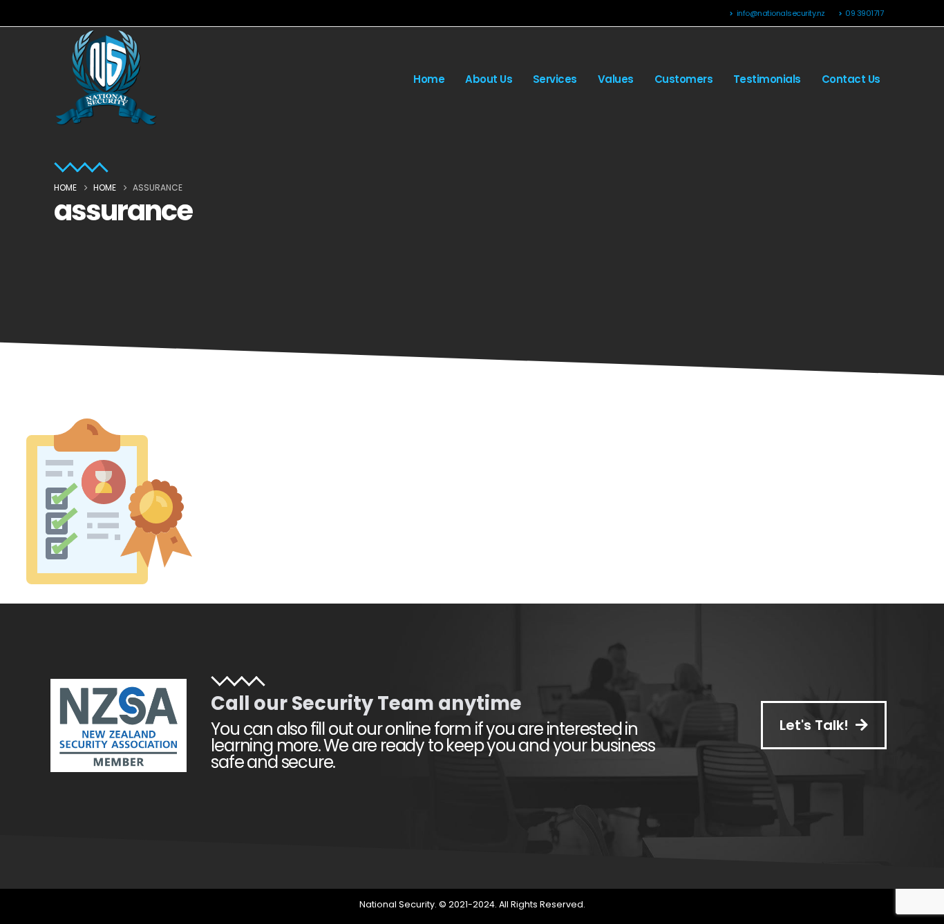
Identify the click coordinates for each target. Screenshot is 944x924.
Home (428, 79)
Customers (683, 79)
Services (555, 79)
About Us (488, 79)
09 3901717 (864, 13)
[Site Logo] (106, 79)
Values (616, 79)
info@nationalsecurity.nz (781, 13)
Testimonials (767, 79)
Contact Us (851, 79)
